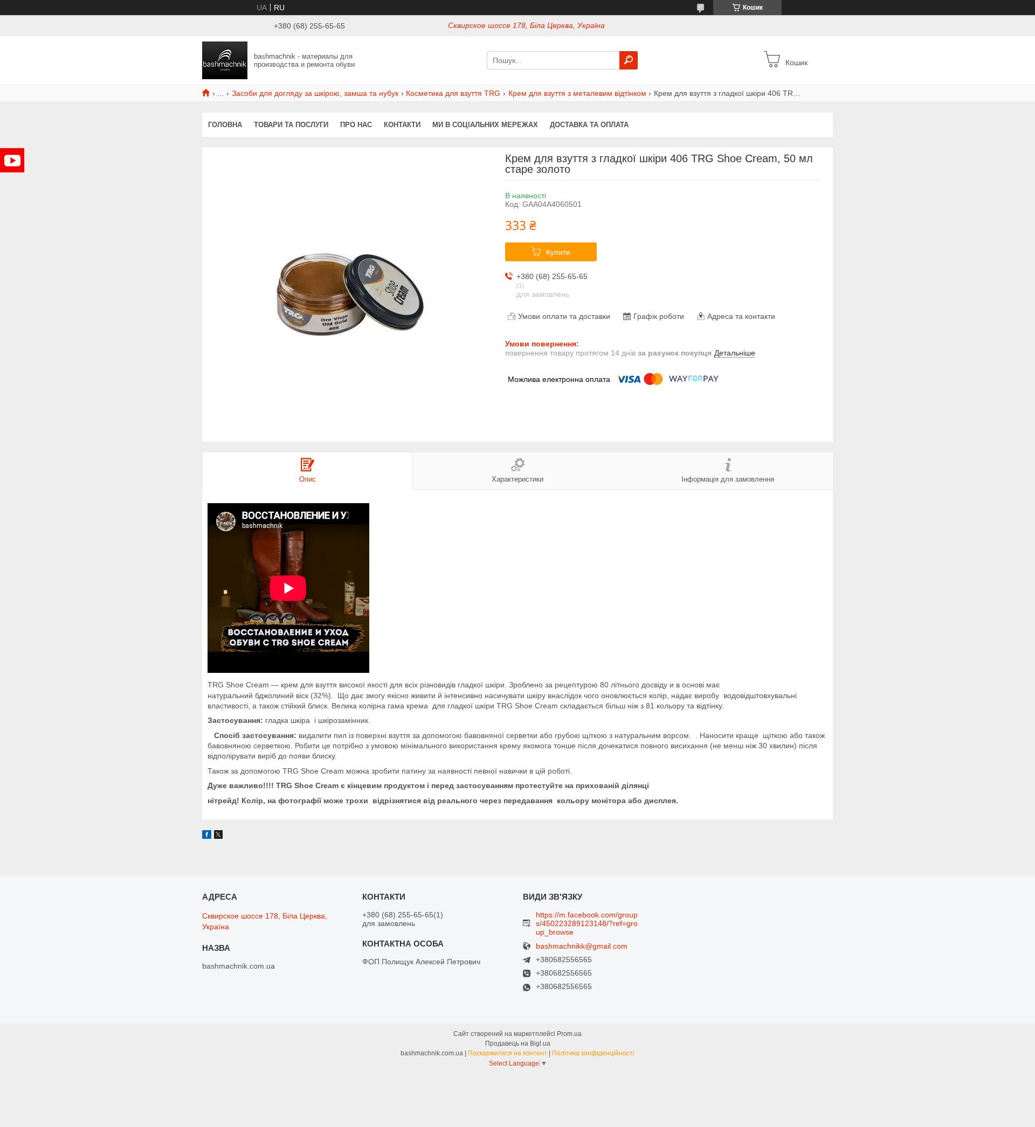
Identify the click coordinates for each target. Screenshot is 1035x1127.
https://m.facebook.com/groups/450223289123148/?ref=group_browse (587, 923)
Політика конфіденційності (593, 1053)
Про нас (356, 125)
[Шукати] (628, 60)
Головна (225, 125)
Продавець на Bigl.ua (517, 1043)
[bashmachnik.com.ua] (224, 59)
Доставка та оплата (589, 125)
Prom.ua (569, 1034)
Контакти (402, 125)
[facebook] (206, 836)
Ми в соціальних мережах (485, 125)
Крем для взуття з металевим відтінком (577, 93)
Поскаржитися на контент (507, 1053)
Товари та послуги (291, 125)
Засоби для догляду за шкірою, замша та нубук (315, 93)
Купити (558, 252)
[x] (218, 836)
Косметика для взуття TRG (453, 93)
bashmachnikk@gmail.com (581, 946)
